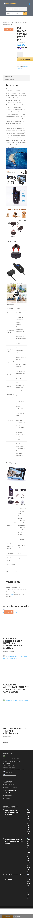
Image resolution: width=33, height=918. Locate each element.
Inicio (4, 22)
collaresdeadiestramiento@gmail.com (13, 769)
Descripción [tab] (8, 76)
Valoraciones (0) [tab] (9, 79)
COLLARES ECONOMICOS (13, 22)
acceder (12, 594)
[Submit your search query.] (25, 13)
